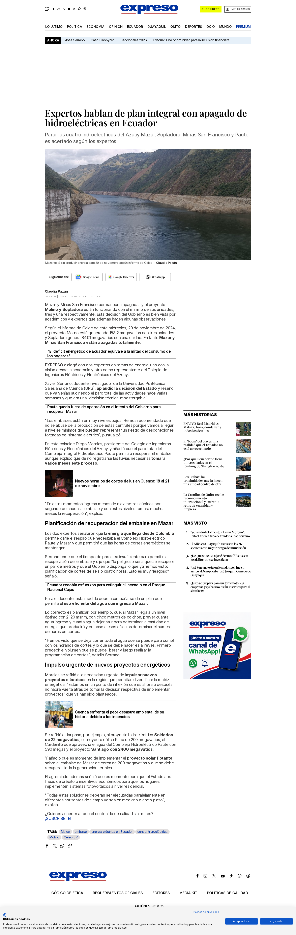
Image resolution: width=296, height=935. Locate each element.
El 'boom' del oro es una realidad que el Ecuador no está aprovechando (203, 444)
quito (175, 26)
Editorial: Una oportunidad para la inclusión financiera (191, 40)
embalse (81, 832)
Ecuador (135, 26)
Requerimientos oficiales (118, 893)
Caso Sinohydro (102, 40)
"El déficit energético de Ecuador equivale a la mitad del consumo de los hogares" (109, 353)
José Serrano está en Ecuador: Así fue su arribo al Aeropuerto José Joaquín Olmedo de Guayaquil (220, 571)
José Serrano (75, 40)
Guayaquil (156, 26)
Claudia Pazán (56, 291)
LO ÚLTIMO (54, 26)
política (74, 26)
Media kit (188, 893)
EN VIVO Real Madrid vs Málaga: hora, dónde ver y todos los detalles (202, 427)
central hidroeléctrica (152, 832)
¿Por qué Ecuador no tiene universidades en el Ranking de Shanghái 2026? (203, 462)
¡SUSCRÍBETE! (58, 818)
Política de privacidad (206, 911)
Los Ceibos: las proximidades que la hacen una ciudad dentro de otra (203, 480)
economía (96, 26)
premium (243, 26)
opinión (116, 26)
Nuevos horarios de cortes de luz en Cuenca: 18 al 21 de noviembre (122, 483)
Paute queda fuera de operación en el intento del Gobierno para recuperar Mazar (104, 409)
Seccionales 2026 (133, 40)
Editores (161, 893)
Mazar (65, 832)
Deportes (193, 26)
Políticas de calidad (227, 893)
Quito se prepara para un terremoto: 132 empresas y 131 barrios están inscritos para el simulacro (220, 587)
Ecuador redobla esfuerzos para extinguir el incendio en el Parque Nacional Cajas (106, 587)
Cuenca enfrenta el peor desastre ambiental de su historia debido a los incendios (119, 714)
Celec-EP (71, 837)
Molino (54, 837)
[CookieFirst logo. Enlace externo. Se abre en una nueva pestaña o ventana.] (4, 915)
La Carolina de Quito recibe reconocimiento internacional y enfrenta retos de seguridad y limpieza (203, 501)
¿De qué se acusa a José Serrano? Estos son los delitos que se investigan (219, 558)
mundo (225, 26)
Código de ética (67, 893)
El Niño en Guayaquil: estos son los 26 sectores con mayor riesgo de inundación (218, 546)
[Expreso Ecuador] (78, 880)
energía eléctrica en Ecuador (112, 832)
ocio (210, 26)
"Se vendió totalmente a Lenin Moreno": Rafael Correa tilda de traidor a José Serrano (220, 534)
